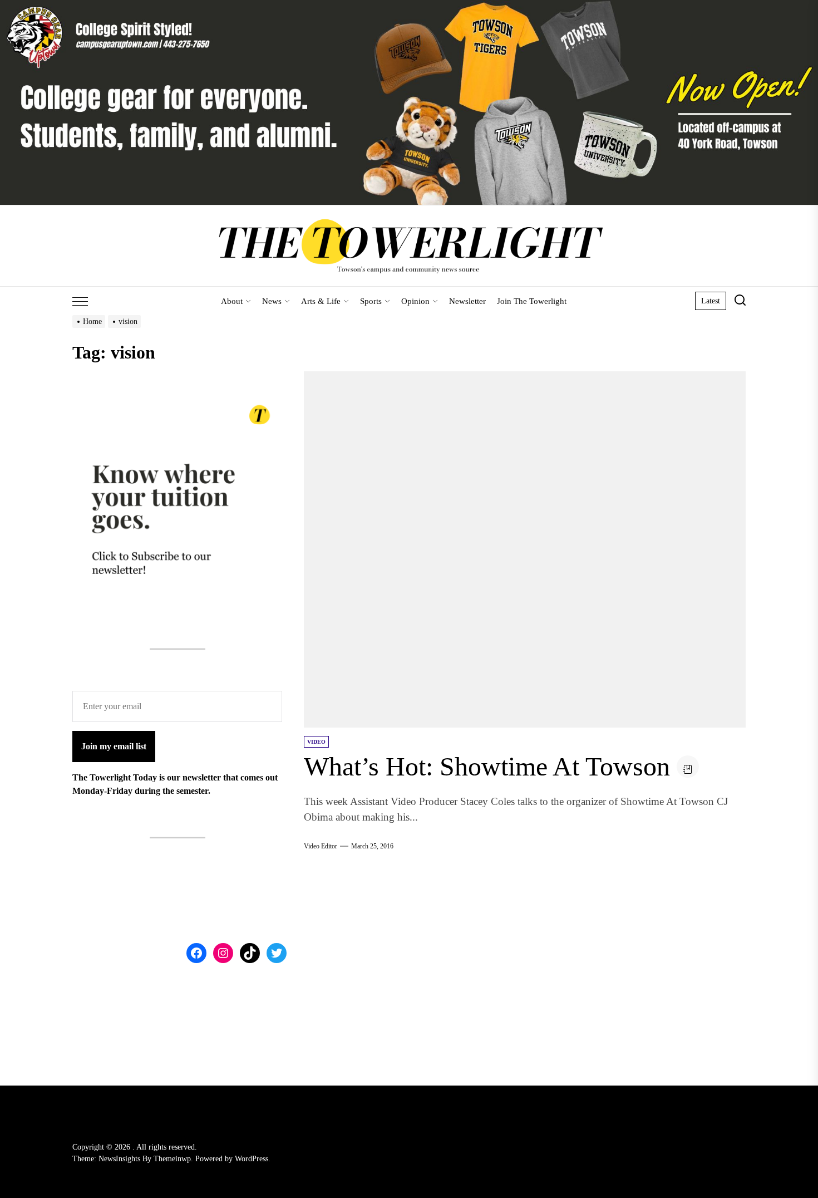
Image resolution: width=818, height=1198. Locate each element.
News (272, 301)
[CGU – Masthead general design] (409, 6)
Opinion (415, 301)
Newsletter (467, 301)
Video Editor (320, 846)
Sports (371, 301)
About (232, 301)
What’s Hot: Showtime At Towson (487, 766)
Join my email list (113, 746)
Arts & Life (321, 301)
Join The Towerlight (531, 301)
